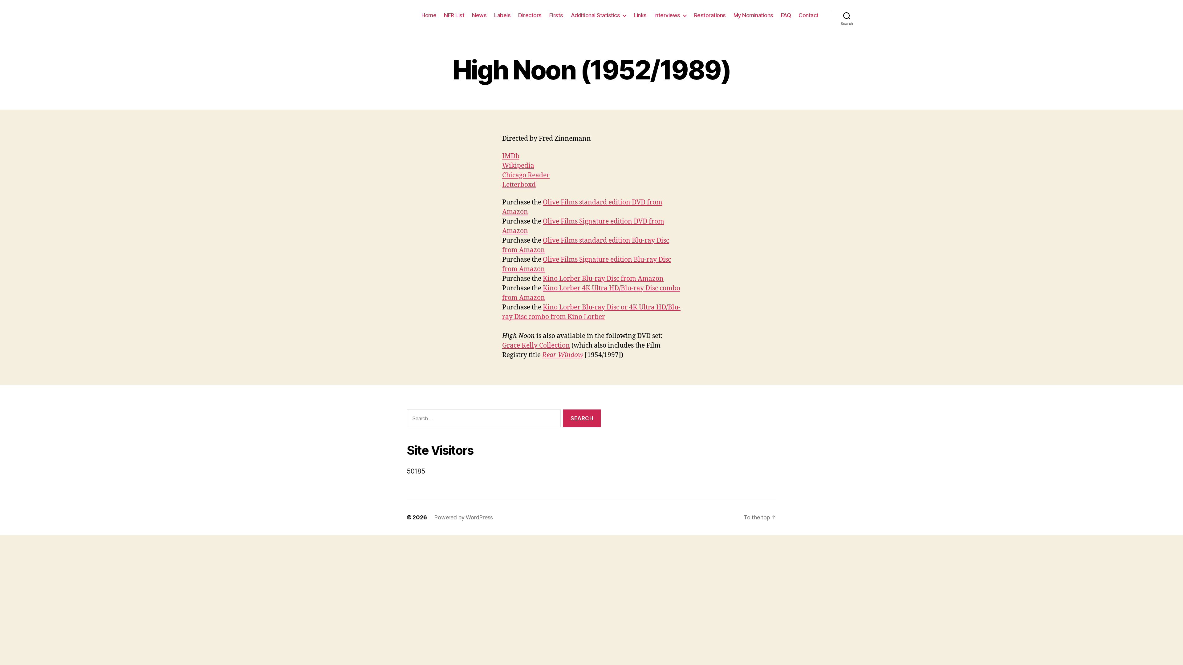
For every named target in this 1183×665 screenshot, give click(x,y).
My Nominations (753, 15)
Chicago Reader (526, 175)
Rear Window (562, 355)
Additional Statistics (595, 15)
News (479, 15)
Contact (809, 15)
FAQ (786, 15)
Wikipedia (518, 166)
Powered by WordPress (463, 517)
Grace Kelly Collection (536, 345)
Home (428, 15)
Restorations (710, 15)
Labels (502, 15)
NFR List (454, 15)
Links (640, 15)
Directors (530, 15)
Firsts (556, 15)
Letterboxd (519, 185)
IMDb (510, 156)
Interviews (667, 15)
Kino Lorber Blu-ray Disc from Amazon (603, 279)
